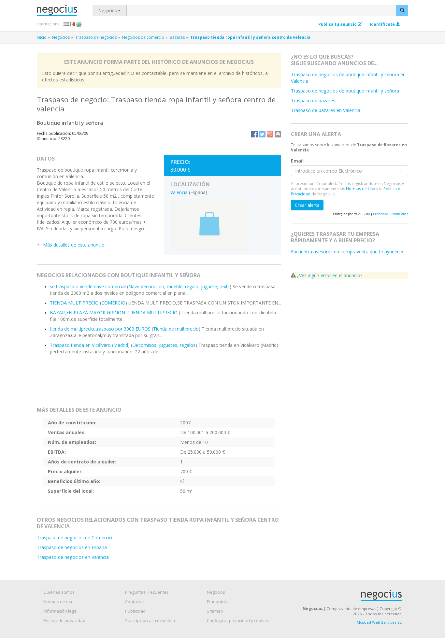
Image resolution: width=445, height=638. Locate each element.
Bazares (177, 37)
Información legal (60, 611)
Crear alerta (307, 205)
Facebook (254, 134)
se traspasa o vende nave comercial (88, 286)
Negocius (65, 10)
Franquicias (218, 601)
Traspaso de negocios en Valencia (73, 557)
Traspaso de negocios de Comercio (74, 537)
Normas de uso (58, 601)
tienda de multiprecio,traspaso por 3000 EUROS (100, 329)
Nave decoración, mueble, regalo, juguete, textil (179, 286)
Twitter (262, 134)
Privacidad (380, 214)
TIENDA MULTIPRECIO (74, 303)
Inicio (42, 37)
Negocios (108, 10)
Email (297, 160)
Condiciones (399, 214)
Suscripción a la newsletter (151, 620)
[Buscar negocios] (402, 10)
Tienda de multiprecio (176, 329)
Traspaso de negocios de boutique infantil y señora (345, 91)
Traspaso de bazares (313, 100)
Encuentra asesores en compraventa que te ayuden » (347, 251)
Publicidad (135, 611)
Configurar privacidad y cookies (238, 620)
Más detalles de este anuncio (74, 245)
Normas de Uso (360, 188)
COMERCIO (113, 303)
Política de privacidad (64, 620)
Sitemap (215, 611)
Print (278, 134)
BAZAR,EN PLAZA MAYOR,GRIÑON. (88, 312)
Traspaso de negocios (96, 37)
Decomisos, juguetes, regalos (163, 345)
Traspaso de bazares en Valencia (325, 110)
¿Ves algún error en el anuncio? (329, 275)
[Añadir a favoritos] (270, 134)
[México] (72, 24)
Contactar (134, 601)
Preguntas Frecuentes (147, 592)
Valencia (179, 192)
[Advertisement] (159, 388)
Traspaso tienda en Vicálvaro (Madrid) (90, 345)
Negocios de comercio (143, 37)
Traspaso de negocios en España (72, 547)
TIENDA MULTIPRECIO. (154, 312)
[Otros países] (79, 24)
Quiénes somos (59, 592)
